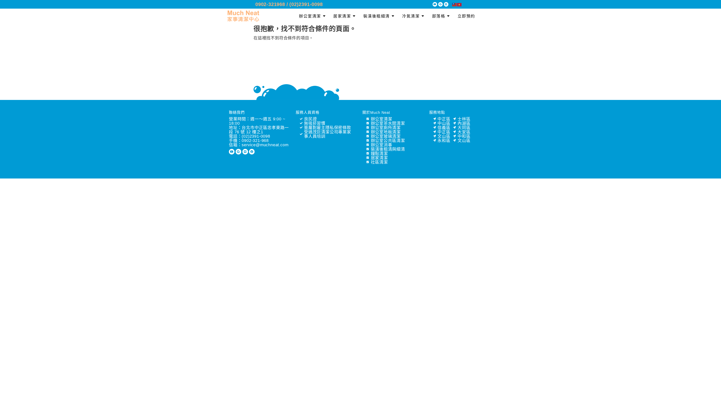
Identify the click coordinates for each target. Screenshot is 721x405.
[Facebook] (252, 151)
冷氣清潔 (411, 16)
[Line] (446, 4)
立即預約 (466, 16)
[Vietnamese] (459, 4)
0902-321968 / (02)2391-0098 (289, 4)
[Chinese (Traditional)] (454, 4)
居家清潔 (342, 16)
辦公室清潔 (310, 16)
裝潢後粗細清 (376, 16)
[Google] (440, 4)
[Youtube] (435, 4)
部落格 (438, 16)
